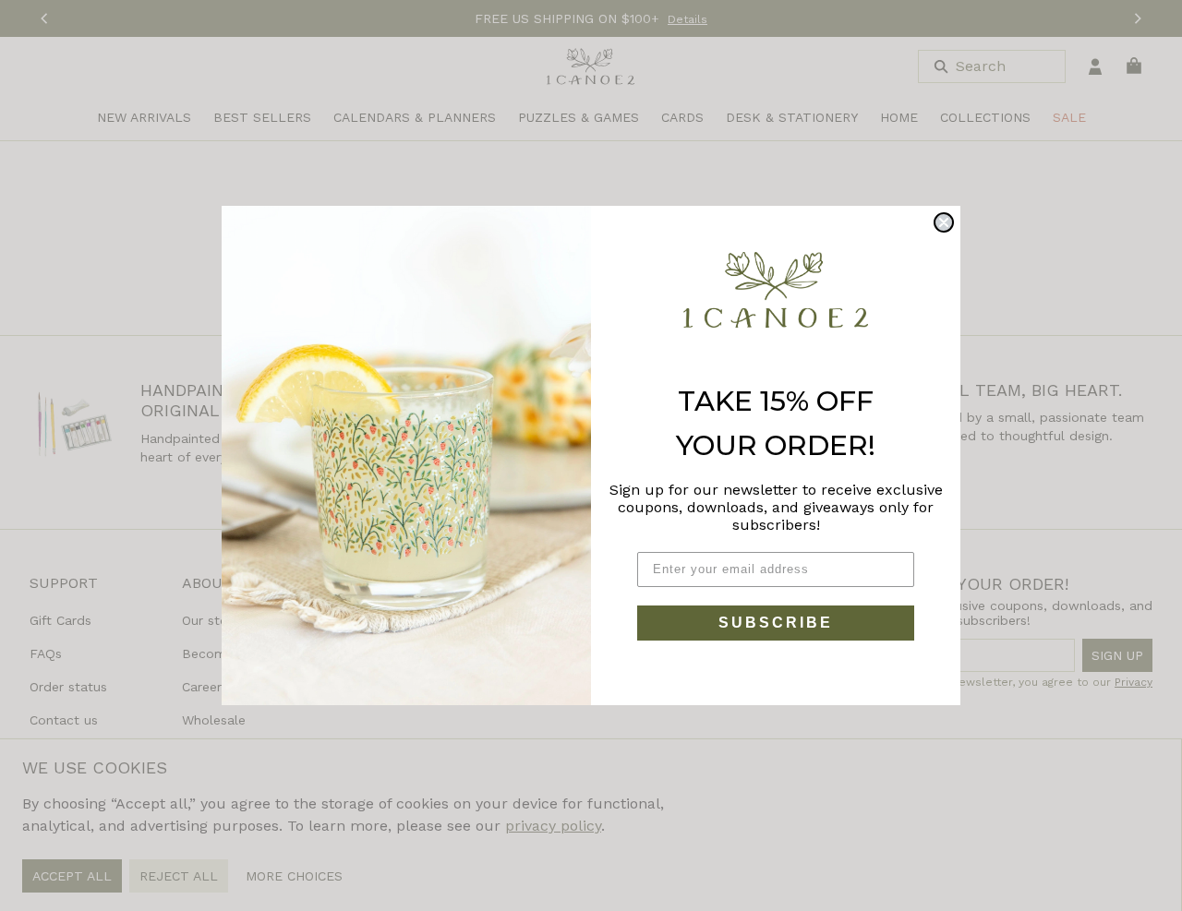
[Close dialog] (944, 222)
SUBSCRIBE (775, 622)
